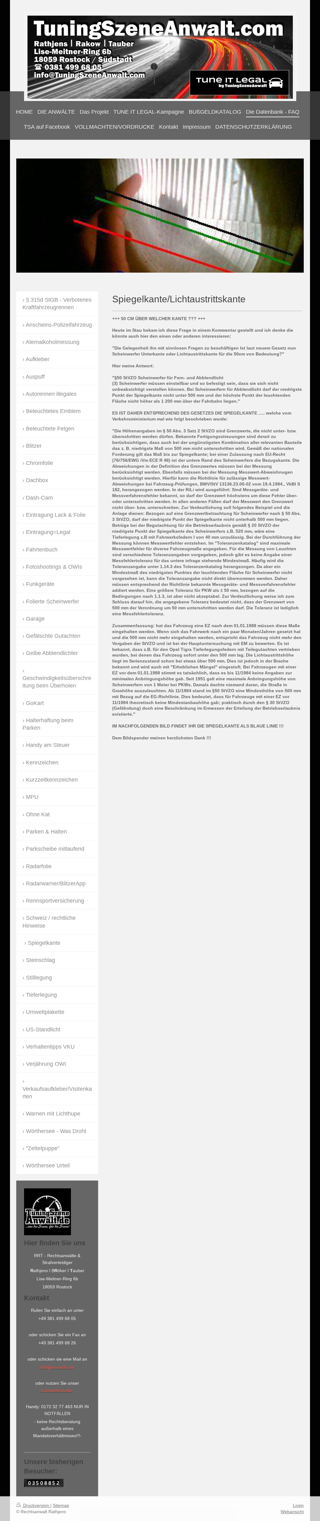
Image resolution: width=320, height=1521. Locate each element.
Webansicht (292, 1511)
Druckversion (36, 1505)
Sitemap (61, 1505)
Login (298, 1505)
